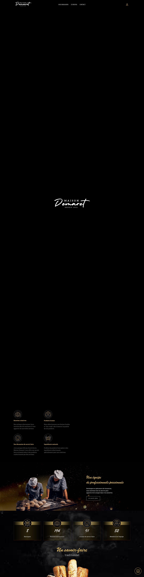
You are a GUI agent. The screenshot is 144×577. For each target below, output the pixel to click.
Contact (83, 4)
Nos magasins (63, 4)
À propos (74, 4)
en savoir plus (93, 498)
